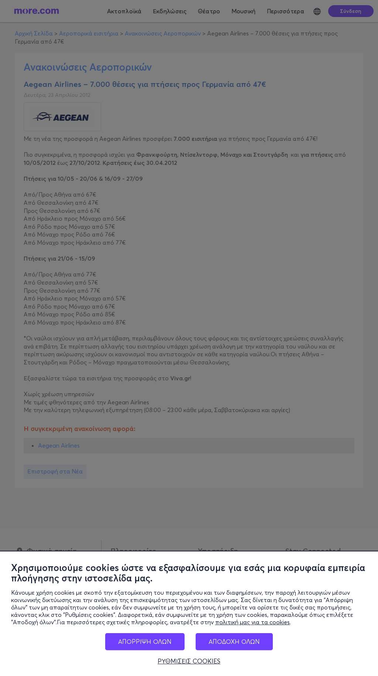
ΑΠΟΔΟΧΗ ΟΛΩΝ (234, 641)
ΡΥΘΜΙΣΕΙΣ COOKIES (189, 661)
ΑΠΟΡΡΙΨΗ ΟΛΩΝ (145, 641)
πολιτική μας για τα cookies (252, 622)
